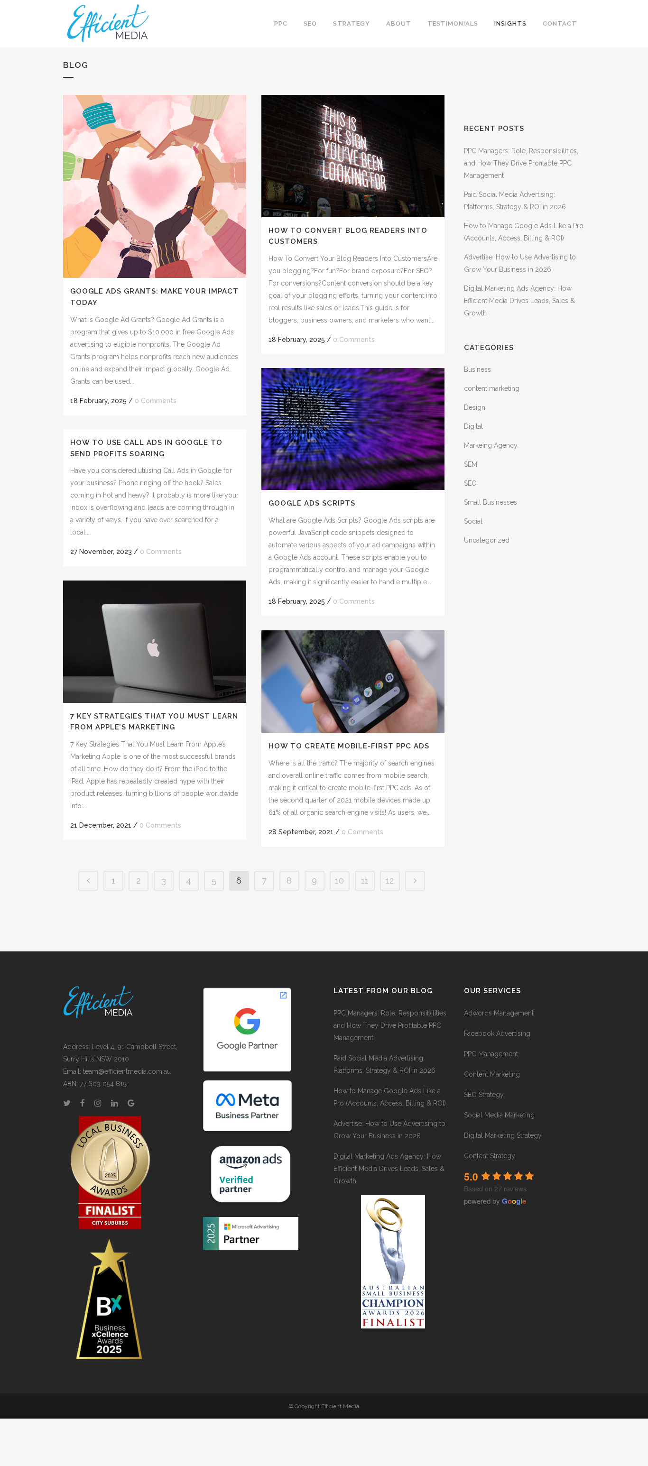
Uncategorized (486, 540)
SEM (470, 464)
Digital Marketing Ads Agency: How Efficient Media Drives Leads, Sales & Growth (519, 301)
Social (473, 521)
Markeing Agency (491, 445)
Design (474, 407)
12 (390, 880)
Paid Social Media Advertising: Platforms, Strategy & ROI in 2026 (384, 1064)
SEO (470, 483)
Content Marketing (492, 1074)
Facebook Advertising (497, 1033)
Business (477, 369)
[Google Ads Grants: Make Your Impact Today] (154, 186)
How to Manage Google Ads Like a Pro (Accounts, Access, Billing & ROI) (389, 1097)
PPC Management (491, 1054)
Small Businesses (490, 502)
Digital (473, 426)
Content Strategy (489, 1156)
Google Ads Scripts (311, 503)
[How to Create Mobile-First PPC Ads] (352, 681)
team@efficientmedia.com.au (127, 1071)
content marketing (491, 388)
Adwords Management (499, 1013)
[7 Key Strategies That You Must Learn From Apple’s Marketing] (154, 642)
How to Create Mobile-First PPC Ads (348, 746)
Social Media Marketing (499, 1115)
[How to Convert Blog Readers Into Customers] (352, 156)
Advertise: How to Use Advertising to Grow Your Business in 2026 (389, 1130)
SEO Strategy (484, 1094)
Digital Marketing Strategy (503, 1135)
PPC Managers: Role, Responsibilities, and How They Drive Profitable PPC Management (521, 163)
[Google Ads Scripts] (352, 429)
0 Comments (155, 401)
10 (339, 880)
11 (365, 880)
